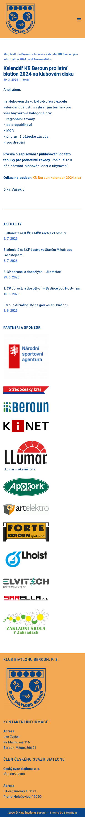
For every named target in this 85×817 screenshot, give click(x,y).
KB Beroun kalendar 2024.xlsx (57, 178)
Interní (25, 79)
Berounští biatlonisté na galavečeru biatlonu (35, 305)
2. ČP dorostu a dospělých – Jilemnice (32, 272)
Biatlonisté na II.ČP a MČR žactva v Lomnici (34, 233)
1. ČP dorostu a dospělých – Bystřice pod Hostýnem (41, 288)
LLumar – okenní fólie (19, 469)
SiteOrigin (70, 812)
